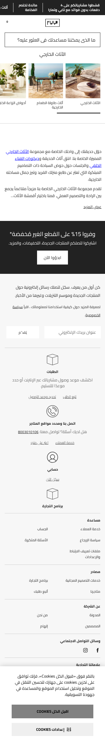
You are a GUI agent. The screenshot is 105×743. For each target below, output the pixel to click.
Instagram (85, 650)
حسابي (52, 469)
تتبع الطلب (69, 396)
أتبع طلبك (41, 591)
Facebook (97, 650)
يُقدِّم (23, 332)
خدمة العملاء (64, 442)
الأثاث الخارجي (17, 151)
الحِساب (42, 529)
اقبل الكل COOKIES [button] (53, 711)
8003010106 (28, 431)
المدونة (95, 615)
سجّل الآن (52, 479)
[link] (89, 23)
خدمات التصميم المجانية (83, 580)
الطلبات (52, 371)
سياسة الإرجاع (90, 540)
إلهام (44, 626)
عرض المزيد (92, 206)
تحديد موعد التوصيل (42, 396)
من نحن (42, 615)
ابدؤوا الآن (52, 257)
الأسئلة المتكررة (36, 540)
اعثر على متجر (39, 442)
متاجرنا (95, 591)
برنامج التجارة (52, 506)
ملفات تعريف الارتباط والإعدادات (85, 554)
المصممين (92, 626)
